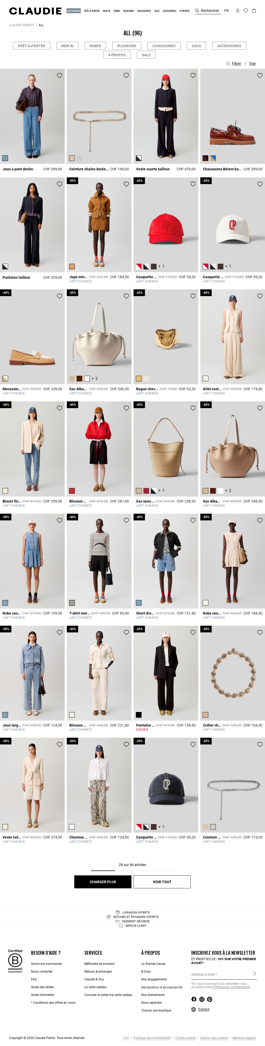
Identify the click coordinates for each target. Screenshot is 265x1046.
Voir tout (162, 882)
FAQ (34, 979)
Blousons (126, 46)
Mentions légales (244, 1038)
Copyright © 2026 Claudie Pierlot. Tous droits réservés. (47, 1038)
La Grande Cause (153, 964)
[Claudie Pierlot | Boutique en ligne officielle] (35, 11)
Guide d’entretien (42, 995)
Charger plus (103, 882)
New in (67, 46)
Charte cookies (185, 1038)
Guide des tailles (42, 987)
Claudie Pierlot (21, 25)
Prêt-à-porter (31, 46)
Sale (146, 55)
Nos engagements (154, 979)
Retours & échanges (98, 971)
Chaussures (164, 46)
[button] (74, 11)
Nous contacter (42, 971)
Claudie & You (94, 979)
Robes (95, 46)
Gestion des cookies (214, 1038)
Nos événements (153, 995)
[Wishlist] (59, 75)
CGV (126, 1038)
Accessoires (229, 46)
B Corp (146, 971)
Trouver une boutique (156, 1010)
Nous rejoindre (151, 1003)
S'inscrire (255, 974)
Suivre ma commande (46, 964)
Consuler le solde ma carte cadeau (108, 995)
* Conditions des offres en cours (53, 1003)
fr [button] (226, 11)
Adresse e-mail (203, 974)
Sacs (196, 46)
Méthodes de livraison (99, 964)
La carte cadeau (95, 987)
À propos (117, 55)
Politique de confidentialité (231, 987)
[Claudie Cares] (15, 961)
